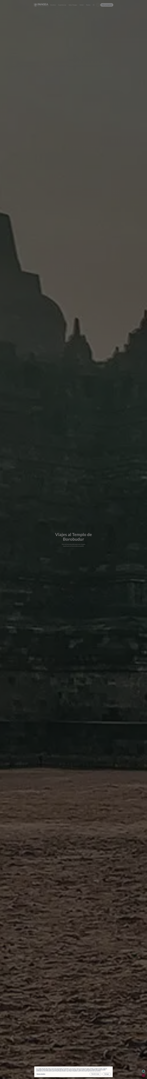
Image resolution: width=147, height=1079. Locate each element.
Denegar (106, 1074)
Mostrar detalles (41, 1074)
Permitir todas (95, 1074)
